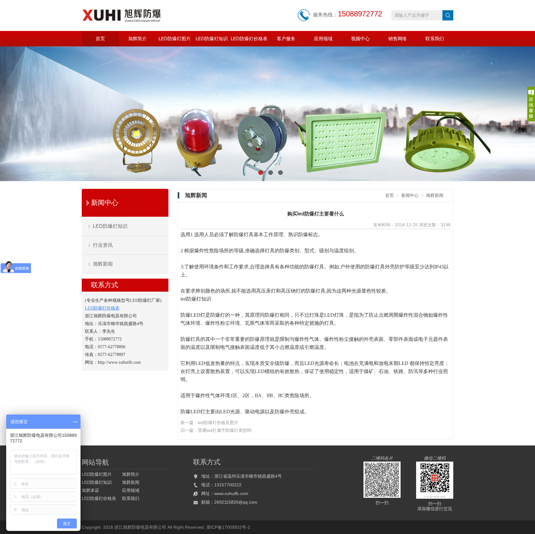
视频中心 (360, 38)
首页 (100, 38)
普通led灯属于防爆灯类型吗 (224, 430)
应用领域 (323, 38)
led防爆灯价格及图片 (218, 422)
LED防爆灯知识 (212, 38)
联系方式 (104, 285)
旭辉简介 (137, 38)
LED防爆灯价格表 (249, 38)
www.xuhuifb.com (231, 493)
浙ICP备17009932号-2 (228, 527)
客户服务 (286, 38)
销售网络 (397, 38)
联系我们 (434, 38)
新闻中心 (104, 202)
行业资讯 (103, 245)
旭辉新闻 (103, 264)
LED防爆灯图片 (175, 38)
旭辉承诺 (90, 490)
